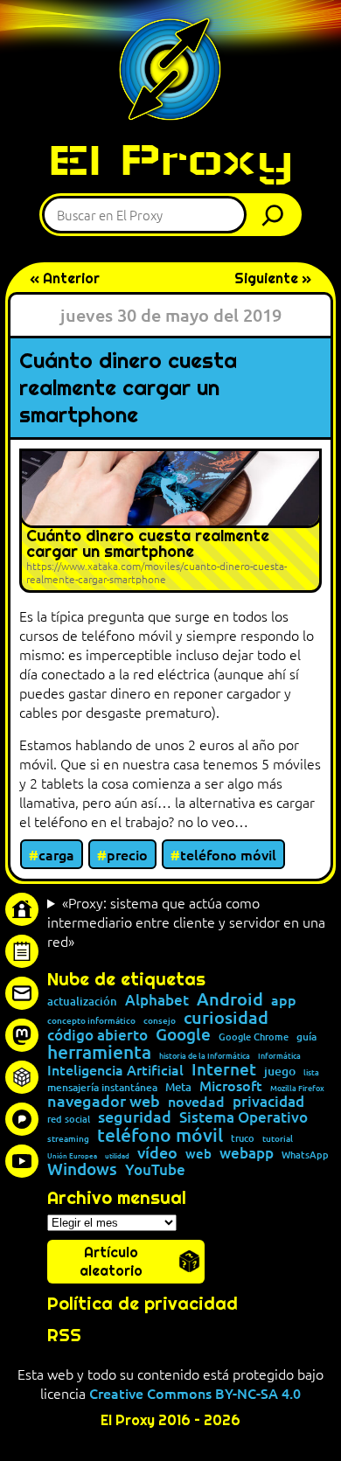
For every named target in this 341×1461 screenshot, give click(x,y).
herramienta (99, 1051)
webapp (246, 1153)
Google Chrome (254, 1036)
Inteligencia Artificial (115, 1070)
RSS (64, 1335)
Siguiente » (272, 278)
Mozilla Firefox (297, 1088)
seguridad (134, 1116)
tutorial (277, 1138)
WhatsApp (305, 1154)
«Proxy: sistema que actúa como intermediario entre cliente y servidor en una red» (186, 921)
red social (68, 1119)
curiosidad (226, 1017)
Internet (223, 1069)
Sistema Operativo (243, 1117)
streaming (68, 1138)
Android (230, 999)
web (198, 1153)
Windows (82, 1169)
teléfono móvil (228, 854)
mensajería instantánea (102, 1087)
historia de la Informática (204, 1056)
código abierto (97, 1035)
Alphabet (157, 1000)
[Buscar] (277, 214)
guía (306, 1037)
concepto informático (91, 1020)
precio (127, 854)
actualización (82, 1001)
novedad (196, 1101)
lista (311, 1072)
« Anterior (65, 278)
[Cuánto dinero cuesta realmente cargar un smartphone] (170, 520)
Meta (178, 1087)
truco (242, 1139)
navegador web (103, 1101)
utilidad (117, 1154)
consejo (159, 1020)
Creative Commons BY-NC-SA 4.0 (195, 1392)
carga (56, 854)
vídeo (157, 1152)
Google (183, 1034)
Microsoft (230, 1086)
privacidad (268, 1102)
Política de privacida (136, 1303)
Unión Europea (72, 1154)
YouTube (155, 1170)
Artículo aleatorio (111, 1261)
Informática (279, 1056)
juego (280, 1071)
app (283, 999)
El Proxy (170, 159)
